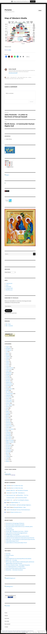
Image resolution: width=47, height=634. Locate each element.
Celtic (7, 359)
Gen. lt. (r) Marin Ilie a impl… (17, 485)
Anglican (7, 347)
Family (7, 390)
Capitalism (8, 356)
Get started (33, 1)
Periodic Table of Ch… (11, 490)
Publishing (8, 435)
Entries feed (8, 286)
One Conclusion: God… (11, 495)
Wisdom (7, 461)
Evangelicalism (9, 388)
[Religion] (20, 175)
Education (8, 380)
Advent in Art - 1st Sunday (11, 560)
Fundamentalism (9, 393)
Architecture (8, 350)
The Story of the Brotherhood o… (23, 509)
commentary (7, 78)
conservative (11, 78)
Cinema (7, 366)
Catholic (7, 358)
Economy (8, 377)
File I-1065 (8, 392)
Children (7, 363)
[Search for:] (19, 254)
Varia (26, 77)
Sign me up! (8, 310)
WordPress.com (9, 289)
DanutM (7, 77)
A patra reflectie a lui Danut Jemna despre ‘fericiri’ (16, 542)
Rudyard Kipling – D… (15, 502)
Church (7, 364)
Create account (9, 283)
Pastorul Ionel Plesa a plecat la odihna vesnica (16, 568)
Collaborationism (9, 367)
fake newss (19, 78)
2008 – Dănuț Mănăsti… (11, 505)
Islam (7, 408)
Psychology (8, 434)
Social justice (8, 450)
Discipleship (8, 374)
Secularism (8, 446)
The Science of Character (22, 490)
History (7, 398)
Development (9, 372)
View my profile (8, 473)
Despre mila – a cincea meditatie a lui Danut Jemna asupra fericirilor (20, 539)
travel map (13, 474)
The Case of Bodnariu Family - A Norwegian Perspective (18, 565)
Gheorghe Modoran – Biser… (20, 507)
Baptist (7, 353)
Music (7, 417)
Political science (9, 425)
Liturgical (8, 413)
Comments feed (9, 288)
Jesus (7, 409)
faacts (15, 78)
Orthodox (8, 419)
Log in (7, 285)
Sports (7, 453)
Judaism (7, 411)
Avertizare (7, 618)
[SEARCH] (34, 254)
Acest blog (8, 553)
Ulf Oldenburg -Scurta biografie (12, 534)
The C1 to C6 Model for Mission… (22, 500)
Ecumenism (8, 379)
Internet (7, 406)
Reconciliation (9, 437)
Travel (7, 458)
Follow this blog (10, 597)
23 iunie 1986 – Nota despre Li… (18, 492)
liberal (22, 78)
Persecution (8, 424)
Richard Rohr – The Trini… (23, 495)
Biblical (7, 355)
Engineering (8, 382)
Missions (8, 416)
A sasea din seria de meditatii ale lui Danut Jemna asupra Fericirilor (20, 537)
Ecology (7, 376)
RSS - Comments (9, 325)
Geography (8, 395)
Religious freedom (10, 442)
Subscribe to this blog (11, 297)
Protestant (8, 432)
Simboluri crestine (10, 555)
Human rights (9, 400)
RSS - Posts (8, 324)
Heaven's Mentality (10, 509)
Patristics (8, 421)
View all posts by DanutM (13, 72)
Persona (8, 10)
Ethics (19, 77)
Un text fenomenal (10, 529)
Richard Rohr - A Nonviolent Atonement (14, 570)
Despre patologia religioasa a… (24, 505)
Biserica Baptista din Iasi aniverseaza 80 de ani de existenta (18, 558)
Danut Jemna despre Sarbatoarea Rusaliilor (15, 525)
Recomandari (7, 624)
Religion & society (9, 440)
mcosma (8, 492)
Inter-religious (9, 405)
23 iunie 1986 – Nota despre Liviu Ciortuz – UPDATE (17, 531)
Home (6, 612)
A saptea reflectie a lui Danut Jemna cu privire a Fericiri (17, 536)
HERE (9, 50)
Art (6, 351)
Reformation (8, 438)
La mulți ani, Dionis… (10, 497)
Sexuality (8, 448)
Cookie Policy (24, 631)
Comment (31, 101)
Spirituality (8, 451)
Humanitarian (9, 401)
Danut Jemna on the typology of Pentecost (15, 523)
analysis (29, 77)
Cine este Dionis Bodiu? (22, 497)
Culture (7, 371)
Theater (7, 454)
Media (21, 77)
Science (7, 443)
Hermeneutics (9, 396)
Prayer (7, 430)
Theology (8, 456)
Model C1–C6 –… (9, 500)
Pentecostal (8, 422)
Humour (7, 403)
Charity (7, 361)
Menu (40, 10)
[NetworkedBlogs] (10, 595)
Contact (7, 557)
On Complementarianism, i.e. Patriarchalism (15, 566)
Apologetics (8, 348)
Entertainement (9, 384)
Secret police (8, 445)
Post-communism (9, 429)
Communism (8, 369)
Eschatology (8, 385)
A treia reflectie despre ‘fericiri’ (12, 541)
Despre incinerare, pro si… (16, 512)
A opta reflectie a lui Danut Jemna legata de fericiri (16, 533)
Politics (24, 77)
